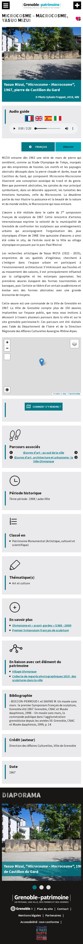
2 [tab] (41, 887)
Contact (63, 909)
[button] (41, 362)
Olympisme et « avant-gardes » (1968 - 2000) (41, 625)
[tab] (29, 120)
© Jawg (63, 394)
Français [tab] (41, 147)
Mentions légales (29, 915)
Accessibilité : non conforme (39, 922)
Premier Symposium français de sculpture (40, 630)
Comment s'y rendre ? (47, 406)
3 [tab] (48, 887)
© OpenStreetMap (74, 394)
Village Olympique (24, 671)
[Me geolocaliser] (7, 390)
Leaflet (57, 394)
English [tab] (68, 147)
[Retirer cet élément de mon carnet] (78, 19)
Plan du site (45, 909)
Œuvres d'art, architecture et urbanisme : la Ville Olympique (43, 459)
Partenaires (53, 915)
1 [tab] (34, 887)
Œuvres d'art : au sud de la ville (43, 452)
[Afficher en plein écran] (7, 357)
